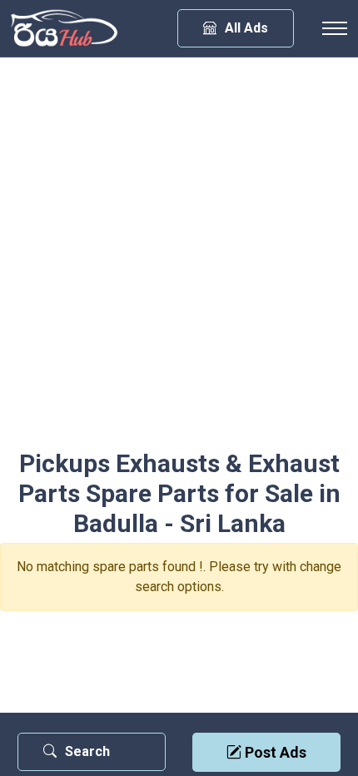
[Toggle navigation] (334, 28)
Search (87, 751)
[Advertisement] (179, 261)
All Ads (246, 28)
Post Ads (273, 752)
